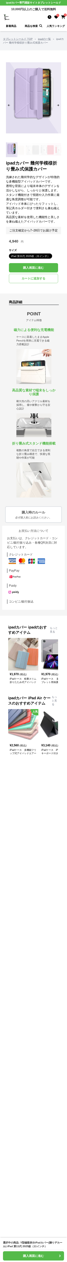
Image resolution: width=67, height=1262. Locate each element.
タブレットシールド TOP (18, 38)
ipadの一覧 (44, 38)
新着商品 (11, 25)
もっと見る (54, 629)
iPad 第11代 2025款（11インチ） (30, 256)
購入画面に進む (33, 267)
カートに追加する (33, 278)
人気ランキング (56, 25)
